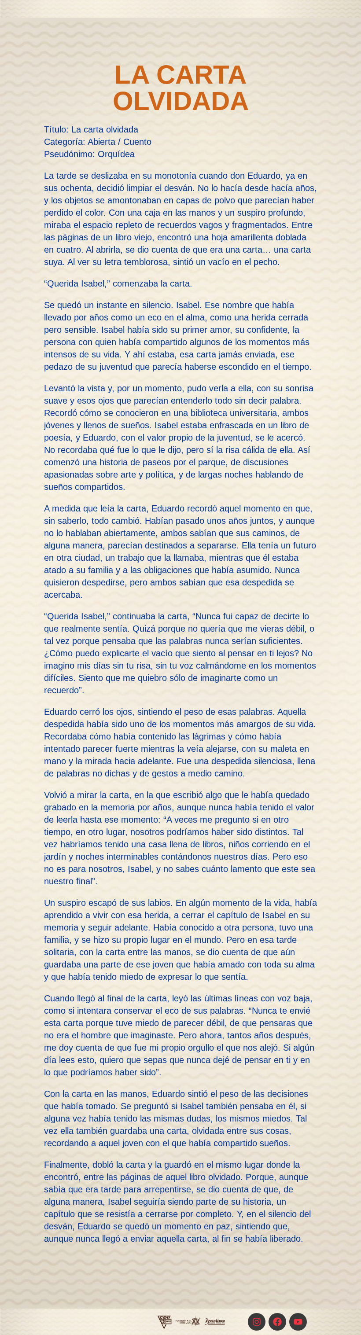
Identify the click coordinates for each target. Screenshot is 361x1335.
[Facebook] (277, 1322)
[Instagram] (256, 1322)
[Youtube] (298, 1322)
